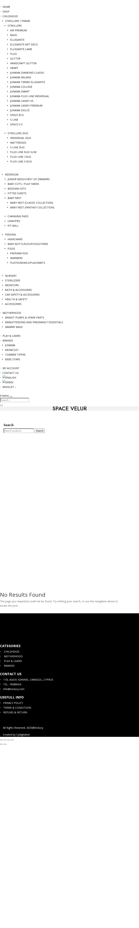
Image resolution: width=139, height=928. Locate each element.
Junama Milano (20, 77)
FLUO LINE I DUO (20, 156)
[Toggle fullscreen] (5, 739)
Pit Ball (13, 225)
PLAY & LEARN (11, 335)
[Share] (8, 739)
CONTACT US (11, 373)
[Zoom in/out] (1, 739)
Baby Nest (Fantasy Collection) (32, 207)
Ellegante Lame (21, 49)
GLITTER (15, 58)
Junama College (21, 86)
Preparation (19, 253)
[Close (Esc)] (12, 739)
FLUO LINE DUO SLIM (23, 152)
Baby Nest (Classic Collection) (31, 202)
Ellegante (17, 39)
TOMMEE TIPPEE (15, 354)
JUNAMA (10, 345)
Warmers (16, 258)
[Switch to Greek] (8, 382)
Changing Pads (18, 216)
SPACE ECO (17, 115)
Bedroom (11, 174)
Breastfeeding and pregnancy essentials (34, 322)
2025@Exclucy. (35, 727)
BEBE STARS (12, 359)
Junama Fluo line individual (29, 96)
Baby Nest (15, 198)
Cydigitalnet (23, 734)
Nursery (10, 275)
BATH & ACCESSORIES (18, 290)
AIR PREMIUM (18, 30)
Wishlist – (9, 387)
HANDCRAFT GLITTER (23, 63)
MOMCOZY (11, 350)
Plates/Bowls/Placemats (27, 262)
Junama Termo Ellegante (27, 82)
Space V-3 (16, 124)
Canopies (14, 221)
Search (39, 430)
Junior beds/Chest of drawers (29, 179)
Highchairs (15, 239)
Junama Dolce (20, 110)
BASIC (13, 35)
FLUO (13, 54)
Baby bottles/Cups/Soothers (28, 244)
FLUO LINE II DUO (21, 161)
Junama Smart (20, 91)
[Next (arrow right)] (5, 744)
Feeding (10, 234)
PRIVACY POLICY (13, 703)
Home (6, 7)
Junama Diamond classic (27, 72)
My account (11, 368)
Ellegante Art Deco (24, 44)
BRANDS (8, 340)
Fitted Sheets (17, 193)
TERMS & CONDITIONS (17, 707)
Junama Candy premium (26, 105)
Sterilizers (12, 280)
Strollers (15, 25)
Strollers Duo (18, 133)
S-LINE (14, 119)
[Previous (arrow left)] (1, 744)
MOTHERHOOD (12, 313)
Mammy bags (14, 327)
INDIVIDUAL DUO (20, 138)
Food (11, 248)
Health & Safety (16, 299)
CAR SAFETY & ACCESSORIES (22, 294)
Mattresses (18, 142)
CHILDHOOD (10, 16)
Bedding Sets (17, 188)
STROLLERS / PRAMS (17, 21)
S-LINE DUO (17, 147)
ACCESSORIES (13, 304)
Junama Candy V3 (21, 101)
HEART (14, 68)
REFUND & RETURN (15, 712)
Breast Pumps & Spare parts (24, 317)
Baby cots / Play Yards (23, 184)
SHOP (6, 11)
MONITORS (12, 285)
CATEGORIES (10, 646)
